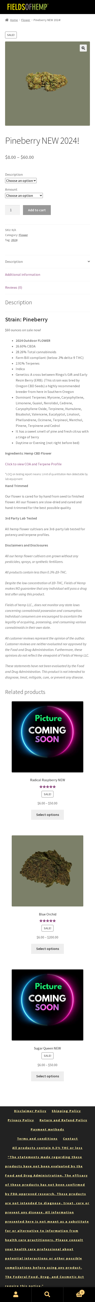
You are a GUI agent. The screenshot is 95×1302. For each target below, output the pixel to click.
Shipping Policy (66, 1111)
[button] (83, 48)
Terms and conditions (37, 1139)
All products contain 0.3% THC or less (47, 1148)
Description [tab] (14, 261)
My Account (16, 1294)
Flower (25, 20)
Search (47, 1294)
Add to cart (37, 210)
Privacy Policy (21, 1120)
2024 (14, 240)
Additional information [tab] (22, 274)
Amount (11, 189)
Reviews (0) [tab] (13, 287)
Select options (47, 814)
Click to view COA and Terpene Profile (33, 464)
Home (14, 20)
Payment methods (47, 1129)
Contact (70, 1139)
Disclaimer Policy (30, 1111)
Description (14, 174)
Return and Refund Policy (63, 1120)
